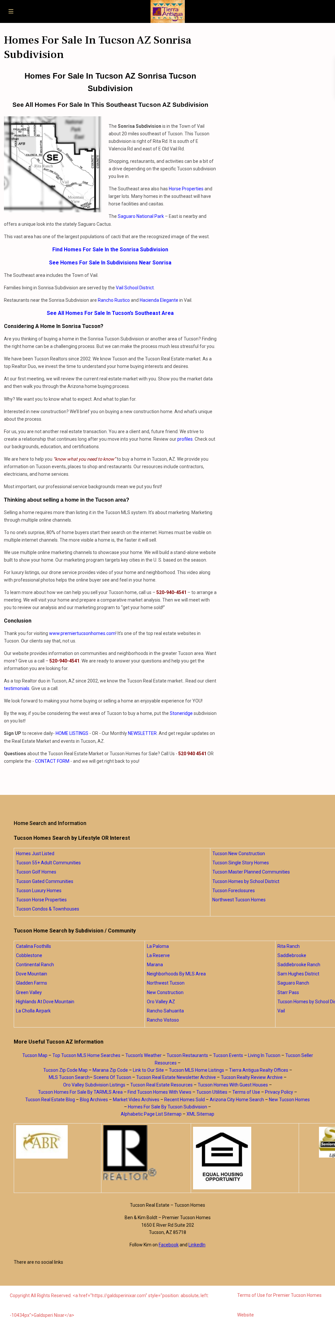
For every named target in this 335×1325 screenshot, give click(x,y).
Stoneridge (181, 713)
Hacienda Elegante (159, 300)
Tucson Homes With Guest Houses (233, 1084)
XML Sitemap (200, 1114)
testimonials (16, 688)
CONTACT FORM (52, 761)
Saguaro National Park (141, 216)
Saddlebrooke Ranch (298, 964)
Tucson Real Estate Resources (161, 1084)
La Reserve (158, 955)
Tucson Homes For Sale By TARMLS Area (80, 1092)
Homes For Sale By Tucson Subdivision (167, 1106)
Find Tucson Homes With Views (159, 1092)
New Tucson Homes (289, 1099)
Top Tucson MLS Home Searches (86, 1055)
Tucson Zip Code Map (65, 1070)
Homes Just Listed (35, 853)
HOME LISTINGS (72, 733)
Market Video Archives (136, 1099)
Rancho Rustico (114, 300)
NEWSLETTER (142, 733)
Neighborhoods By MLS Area (176, 973)
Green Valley (29, 992)
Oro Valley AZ (161, 1001)
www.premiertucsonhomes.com (82, 633)
